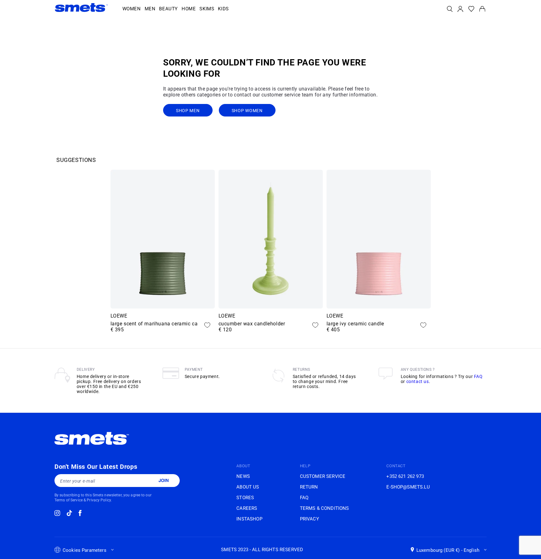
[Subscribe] (163, 480)
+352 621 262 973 (405, 476)
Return (309, 487)
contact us (417, 381)
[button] (132, 9)
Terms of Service (68, 500)
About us (247, 487)
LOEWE (119, 316)
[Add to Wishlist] (207, 325)
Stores (245, 497)
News (243, 476)
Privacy (309, 519)
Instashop (249, 519)
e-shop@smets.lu (408, 487)
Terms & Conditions (324, 508)
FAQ (478, 376)
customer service (322, 476)
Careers (246, 508)
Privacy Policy (99, 500)
